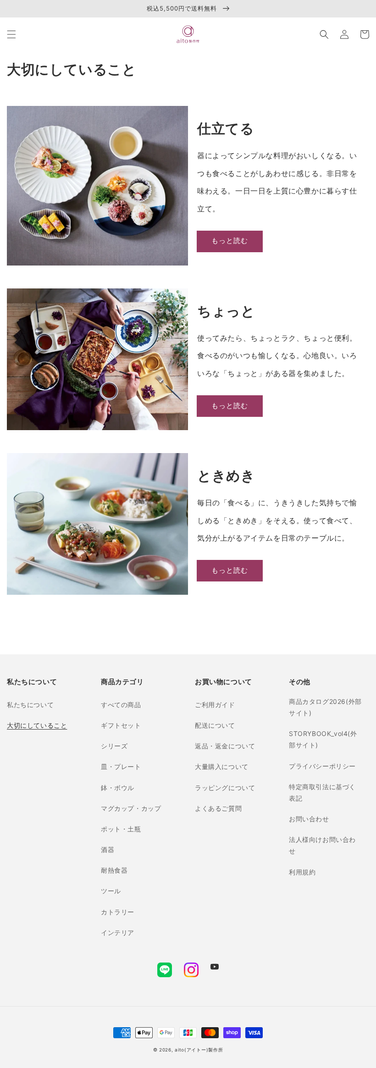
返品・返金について (225, 746)
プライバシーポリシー (322, 766)
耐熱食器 (114, 870)
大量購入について (222, 766)
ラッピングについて (225, 787)
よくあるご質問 (218, 808)
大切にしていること (37, 725)
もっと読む (229, 240)
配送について (215, 725)
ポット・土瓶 (121, 829)
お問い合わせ (309, 819)
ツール (111, 891)
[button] (11, 34)
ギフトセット (121, 725)
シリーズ (114, 746)
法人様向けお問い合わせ (322, 845)
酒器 (107, 849)
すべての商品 (121, 704)
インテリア (117, 932)
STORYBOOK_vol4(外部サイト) (323, 739)
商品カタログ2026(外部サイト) (325, 707)
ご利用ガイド (215, 704)
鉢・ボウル (117, 787)
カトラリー (117, 912)
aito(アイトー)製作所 (199, 1049)
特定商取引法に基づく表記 (322, 792)
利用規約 (302, 872)
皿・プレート (121, 766)
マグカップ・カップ (131, 808)
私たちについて (30, 704)
